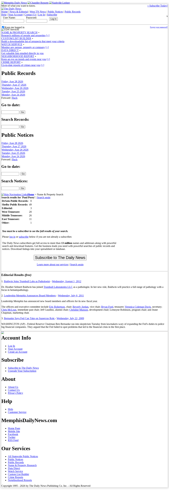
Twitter (11, 437)
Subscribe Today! (157, 5)
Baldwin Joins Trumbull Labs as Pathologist (27, 281)
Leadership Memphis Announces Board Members (30, 295)
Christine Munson (78, 309)
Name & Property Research (22, 465)
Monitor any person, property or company (23, 47)
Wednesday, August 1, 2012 (66, 281)
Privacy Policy (15, 393)
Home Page (14, 428)
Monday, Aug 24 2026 (13, 94)
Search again (43, 197)
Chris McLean (8, 309)
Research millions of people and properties (23, 35)
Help (3, 14)
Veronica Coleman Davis (138, 306)
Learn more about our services (52, 264)
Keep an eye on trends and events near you (23, 59)
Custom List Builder (18, 474)
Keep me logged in (14, 27)
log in (12, 236)
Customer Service (17, 412)
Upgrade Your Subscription (22, 370)
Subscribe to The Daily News (23, 367)
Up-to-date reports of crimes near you (20, 65)
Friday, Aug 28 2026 (12, 81)
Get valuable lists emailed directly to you (22, 53)
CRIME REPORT (11, 62)
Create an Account (17, 351)
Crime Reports (15, 477)
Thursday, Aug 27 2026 (13, 84)
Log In (41, 14)
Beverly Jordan (80, 306)
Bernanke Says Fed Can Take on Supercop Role (29, 318)
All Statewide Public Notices (23, 456)
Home (4, 11)
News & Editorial (19, 11)
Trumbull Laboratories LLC (58, 287)
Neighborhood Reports (20, 480)
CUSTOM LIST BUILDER (16, 38)
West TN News (38, 11)
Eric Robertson (57, 306)
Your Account (15, 14)
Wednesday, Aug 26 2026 (14, 88)
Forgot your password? (159, 27)
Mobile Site (14, 431)
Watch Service (15, 471)
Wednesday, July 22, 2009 (70, 318)
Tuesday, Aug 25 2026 (13, 91)
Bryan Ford (107, 306)
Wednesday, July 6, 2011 (71, 295)
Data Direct (14, 468)
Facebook (13, 434)
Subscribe (52, 14)
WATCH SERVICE (11, 44)
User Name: (9, 17)
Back (14, 97)
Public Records (73, 11)
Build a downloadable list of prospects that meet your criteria (32, 41)
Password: (31, 17)
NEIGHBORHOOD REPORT (17, 56)
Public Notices (55, 11)
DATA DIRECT (10, 50)
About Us (13, 387)
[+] (47, 35)
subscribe (24, 236)
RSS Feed (13, 440)
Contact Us (30, 14)
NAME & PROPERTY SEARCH (19, 32)
